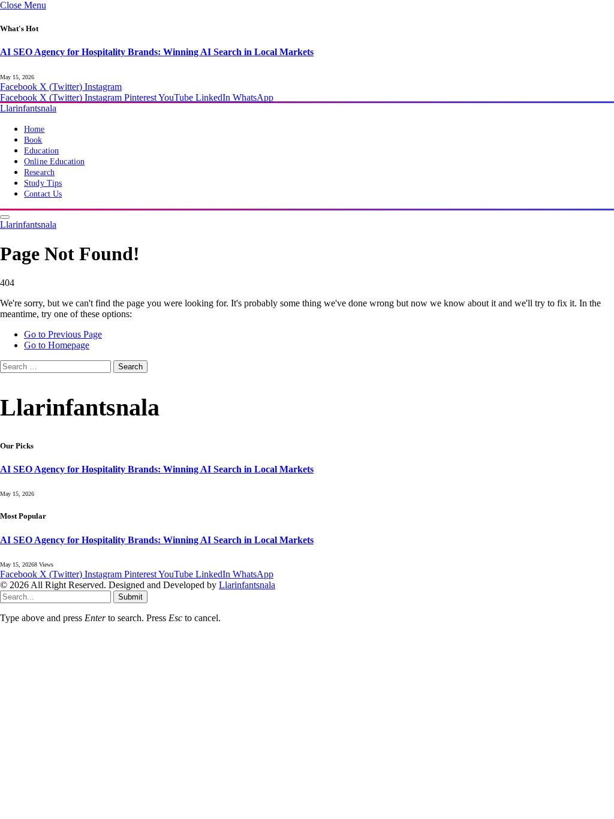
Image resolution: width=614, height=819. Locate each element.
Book (33, 140)
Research (39, 172)
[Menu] (5, 217)
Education (41, 150)
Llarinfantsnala (247, 585)
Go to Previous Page (63, 334)
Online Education (54, 161)
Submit (130, 596)
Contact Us (43, 193)
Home (34, 129)
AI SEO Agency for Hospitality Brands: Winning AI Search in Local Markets (157, 52)
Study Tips (43, 183)
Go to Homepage (56, 345)
